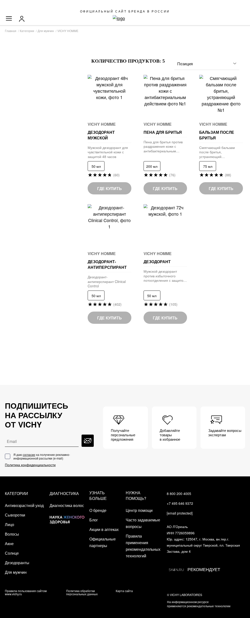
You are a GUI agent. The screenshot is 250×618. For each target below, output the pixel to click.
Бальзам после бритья (216, 135)
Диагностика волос (67, 505)
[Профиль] (23, 19)
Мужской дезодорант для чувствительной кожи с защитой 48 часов (108, 152)
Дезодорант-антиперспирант (107, 264)
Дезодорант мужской (102, 135)
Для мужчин (16, 572)
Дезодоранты (17, 562)
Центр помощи (139, 510)
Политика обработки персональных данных (82, 592)
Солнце (12, 553)
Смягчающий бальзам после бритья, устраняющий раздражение (217, 152)
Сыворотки (15, 515)
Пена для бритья (163, 132)
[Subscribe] (88, 441)
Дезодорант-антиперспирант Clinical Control (107, 281)
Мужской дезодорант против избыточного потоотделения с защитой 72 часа (164, 275)
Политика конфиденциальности (30, 465)
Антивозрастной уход (24, 505)
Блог (93, 520)
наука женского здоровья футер (67, 516)
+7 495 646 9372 (180, 503)
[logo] (125, 18)
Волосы (12, 534)
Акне (9, 543)
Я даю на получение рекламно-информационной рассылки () (41, 456)
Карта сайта (124, 590)
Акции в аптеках (104, 529)
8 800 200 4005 (179, 493)
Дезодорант (158, 261)
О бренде (97, 510)
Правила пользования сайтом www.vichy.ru (26, 592)
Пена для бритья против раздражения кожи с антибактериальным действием (163, 146)
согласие (29, 454)
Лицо (9, 524)
